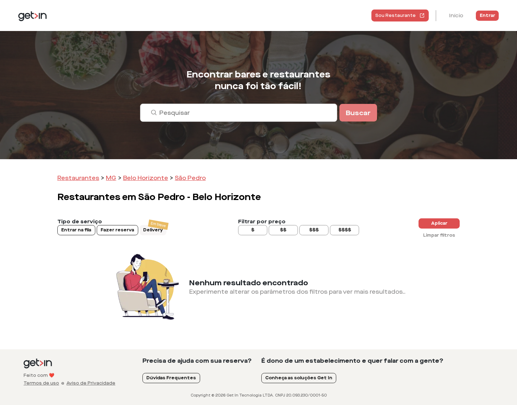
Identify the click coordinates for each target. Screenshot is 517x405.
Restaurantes (78, 178)
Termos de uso (41, 383)
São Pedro (190, 178)
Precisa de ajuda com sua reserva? (197, 361)
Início (456, 15)
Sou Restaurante (395, 15)
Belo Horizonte (145, 178)
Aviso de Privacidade (90, 383)
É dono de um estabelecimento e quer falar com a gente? (352, 361)
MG (111, 178)
